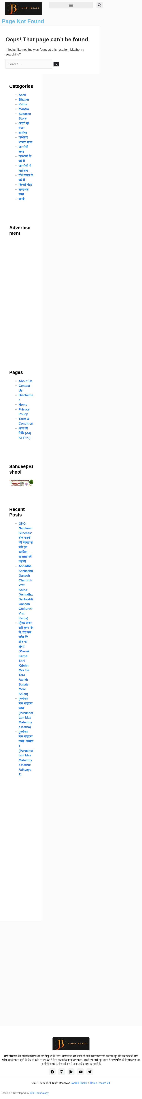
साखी (22, 199)
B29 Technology (39, 1092)
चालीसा (23, 133)
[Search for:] (29, 64)
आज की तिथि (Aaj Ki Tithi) (25, 433)
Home (23, 404)
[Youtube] (80, 1071)
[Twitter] (89, 1071)
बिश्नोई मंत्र (25, 185)
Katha (23, 104)
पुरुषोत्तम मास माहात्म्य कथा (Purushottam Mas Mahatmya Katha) (26, 713)
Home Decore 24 (100, 1082)
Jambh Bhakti (79, 1082)
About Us (25, 381)
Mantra (24, 109)
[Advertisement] (21, 295)
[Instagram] (61, 1071)
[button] (71, 5)
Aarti (22, 95)
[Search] (56, 64)
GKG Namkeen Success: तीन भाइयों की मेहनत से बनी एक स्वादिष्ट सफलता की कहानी (26, 542)
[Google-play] (71, 1071)
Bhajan (24, 99)
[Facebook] (52, 1071)
